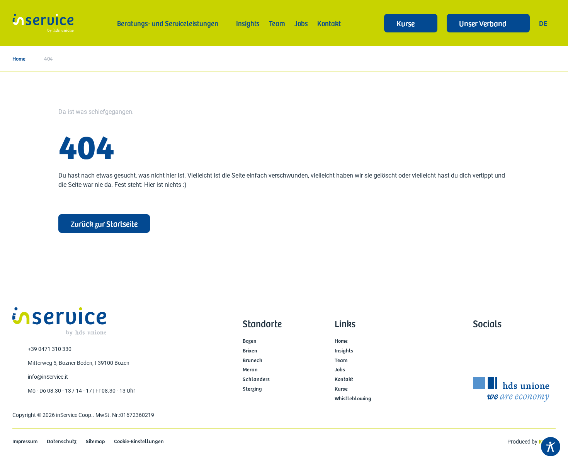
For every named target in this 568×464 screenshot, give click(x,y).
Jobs (340, 369)
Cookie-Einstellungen (139, 441)
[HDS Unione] (511, 389)
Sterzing (252, 389)
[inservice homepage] (43, 23)
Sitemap (95, 441)
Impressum (24, 441)
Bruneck (252, 360)
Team (341, 360)
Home (19, 58)
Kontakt (344, 379)
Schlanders (256, 379)
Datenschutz (62, 441)
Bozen (250, 341)
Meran (250, 369)
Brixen (250, 350)
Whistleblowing (353, 398)
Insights (344, 350)
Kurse (341, 389)
